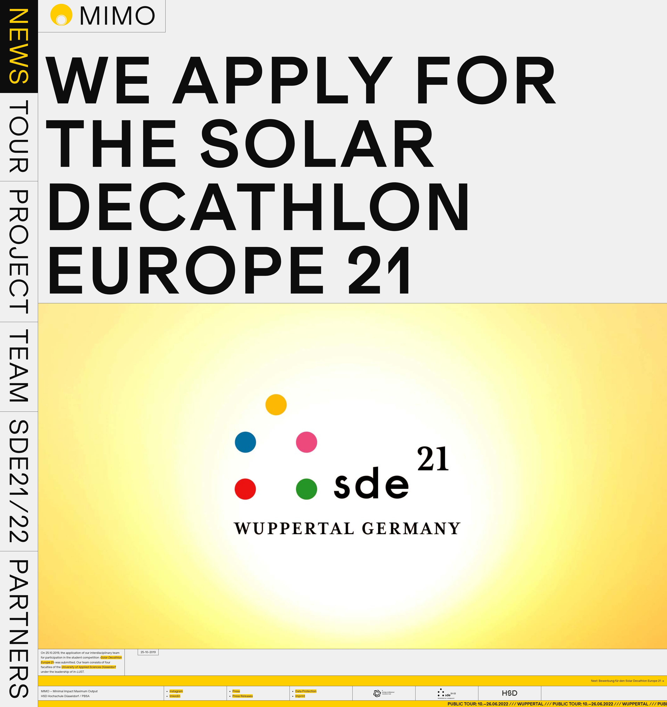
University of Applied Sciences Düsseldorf (88, 667)
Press (236, 691)
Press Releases (242, 696)
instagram (176, 691)
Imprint (300, 696)
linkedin (175, 696)
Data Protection (305, 691)
